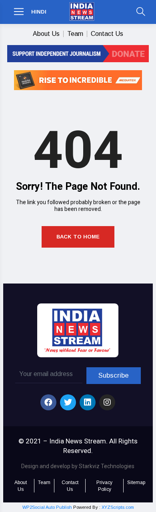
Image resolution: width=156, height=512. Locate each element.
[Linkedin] (88, 402)
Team (75, 33)
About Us (46, 33)
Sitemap (136, 482)
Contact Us (107, 33)
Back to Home (78, 237)
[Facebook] (48, 402)
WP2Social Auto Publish (47, 507)
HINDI (38, 12)
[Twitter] (68, 402)
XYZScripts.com (118, 507)
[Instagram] (107, 402)
